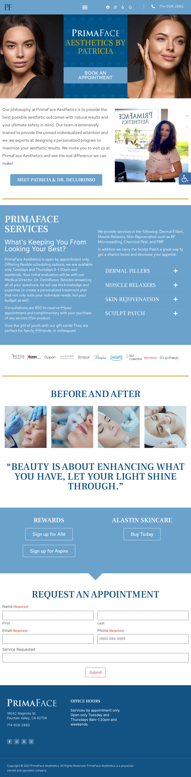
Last (101, 623)
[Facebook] (108, 7)
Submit (95, 672)
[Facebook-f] (9, 741)
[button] (185, 178)
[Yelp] (122, 7)
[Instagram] (115, 7)
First (6, 623)
